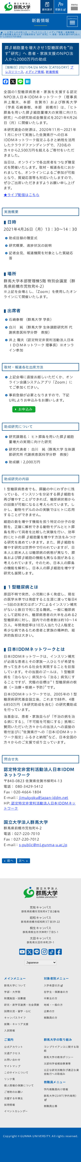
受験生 (59, 9)
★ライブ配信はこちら (21, 195)
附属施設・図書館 (15, 998)
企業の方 (49, 1011)
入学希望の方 (52, 985)
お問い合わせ (12, 1059)
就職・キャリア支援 (16, 1024)
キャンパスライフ (15, 1017)
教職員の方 (50, 1017)
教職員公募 (50, 1106)
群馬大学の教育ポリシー (59, 1057)
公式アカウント (13, 1046)
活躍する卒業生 (13, 1098)
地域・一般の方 (53, 1004)
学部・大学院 (12, 992)
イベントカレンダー (16, 1111)
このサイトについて (16, 1072)
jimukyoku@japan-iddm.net (43, 797)
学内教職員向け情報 (56, 1089)
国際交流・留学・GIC (17, 1011)
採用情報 (9, 1104)
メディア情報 (56, 32)
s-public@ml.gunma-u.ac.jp (43, 845)
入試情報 (9, 1030)
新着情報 (70, 32)
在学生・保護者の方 (56, 992)
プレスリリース (38, 32)
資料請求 (47, 9)
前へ (10, 860)
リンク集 (9, 1079)
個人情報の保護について (19, 1085)
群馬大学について (15, 985)
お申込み (25, 409)
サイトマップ (12, 1066)
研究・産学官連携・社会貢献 (21, 1004)
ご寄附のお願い (13, 1092)
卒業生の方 (50, 998)
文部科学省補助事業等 (57, 1063)
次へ (22, 860)
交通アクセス (12, 1053)
